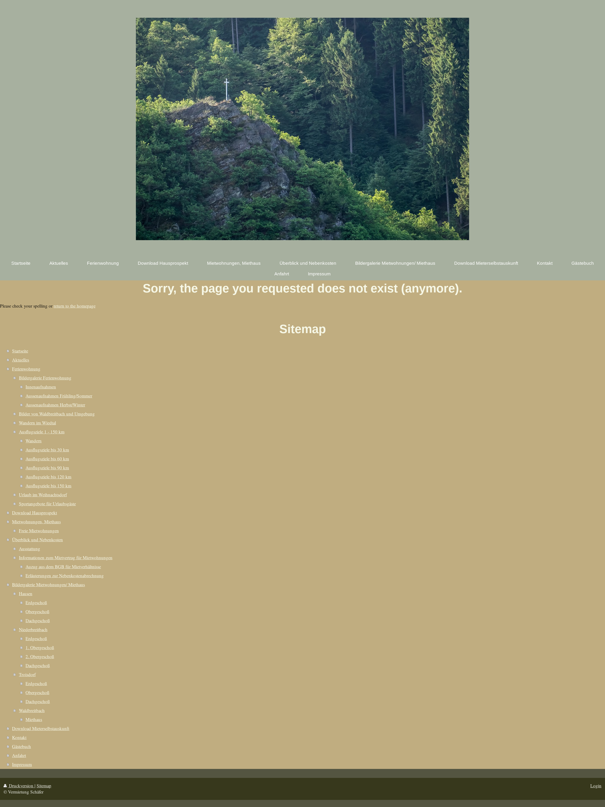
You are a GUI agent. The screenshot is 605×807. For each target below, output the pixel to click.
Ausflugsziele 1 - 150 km (42, 432)
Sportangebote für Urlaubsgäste (47, 504)
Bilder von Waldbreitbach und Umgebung (57, 414)
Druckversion (21, 786)
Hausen (25, 593)
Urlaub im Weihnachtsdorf (43, 495)
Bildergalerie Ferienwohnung (45, 378)
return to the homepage (74, 306)
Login (595, 786)
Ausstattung (29, 548)
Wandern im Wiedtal (37, 423)
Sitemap (44, 786)
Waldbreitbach (32, 710)
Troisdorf (27, 674)
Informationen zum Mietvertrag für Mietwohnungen (65, 557)
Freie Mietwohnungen (39, 531)
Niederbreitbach (33, 629)
